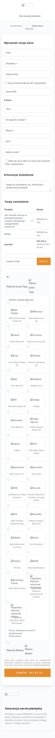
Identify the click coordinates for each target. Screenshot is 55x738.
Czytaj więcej (15, 636)
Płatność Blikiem (15, 650)
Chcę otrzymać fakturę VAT (26, 83)
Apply (43, 261)
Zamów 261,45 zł (29, 672)
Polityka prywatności (42, 665)
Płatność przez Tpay (17, 286)
